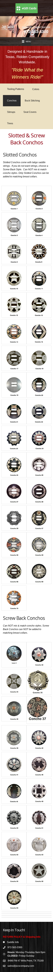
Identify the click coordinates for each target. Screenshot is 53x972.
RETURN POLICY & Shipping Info (21, 937)
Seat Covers (29, 112)
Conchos (11, 100)
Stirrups (11, 112)
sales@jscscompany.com (21, 966)
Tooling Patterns (15, 89)
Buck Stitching (32, 100)
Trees (10, 123)
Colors (35, 89)
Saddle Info (13, 942)
